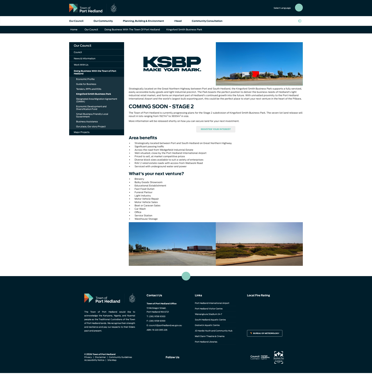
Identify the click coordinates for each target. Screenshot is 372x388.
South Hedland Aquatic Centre (210, 320)
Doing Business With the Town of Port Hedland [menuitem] (95, 72)
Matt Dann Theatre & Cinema (210, 336)
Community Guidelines (120, 357)
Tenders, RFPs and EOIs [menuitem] (88, 89)
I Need (178, 21)
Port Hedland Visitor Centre (208, 308)
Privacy (88, 357)
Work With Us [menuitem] (81, 65)
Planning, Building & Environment (143, 21)
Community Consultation (207, 21)
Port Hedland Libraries (206, 342)
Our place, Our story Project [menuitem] (91, 126)
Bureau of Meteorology (266, 333)
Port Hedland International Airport (212, 303)
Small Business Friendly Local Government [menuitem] (92, 115)
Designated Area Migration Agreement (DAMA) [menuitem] (96, 100)
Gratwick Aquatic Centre (207, 325)
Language (282, 8)
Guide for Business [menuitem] (86, 84)
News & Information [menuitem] (84, 58)
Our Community (103, 21)
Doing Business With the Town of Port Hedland (132, 29)
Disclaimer (100, 357)
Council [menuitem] (78, 52)
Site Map (111, 360)
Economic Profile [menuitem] (85, 79)
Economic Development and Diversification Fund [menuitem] (91, 107)
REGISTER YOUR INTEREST (216, 129)
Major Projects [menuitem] (82, 132)
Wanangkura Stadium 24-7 (208, 314)
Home (73, 29)
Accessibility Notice (94, 360)
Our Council (76, 21)
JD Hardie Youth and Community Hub (213, 331)
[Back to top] (186, 276)
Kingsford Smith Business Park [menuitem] (93, 94)
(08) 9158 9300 (157, 316)
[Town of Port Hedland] (92, 8)
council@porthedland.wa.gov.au (165, 325)
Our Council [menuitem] (82, 45)
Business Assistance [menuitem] (87, 121)
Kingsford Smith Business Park (184, 29)
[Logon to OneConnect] (300, 21)
